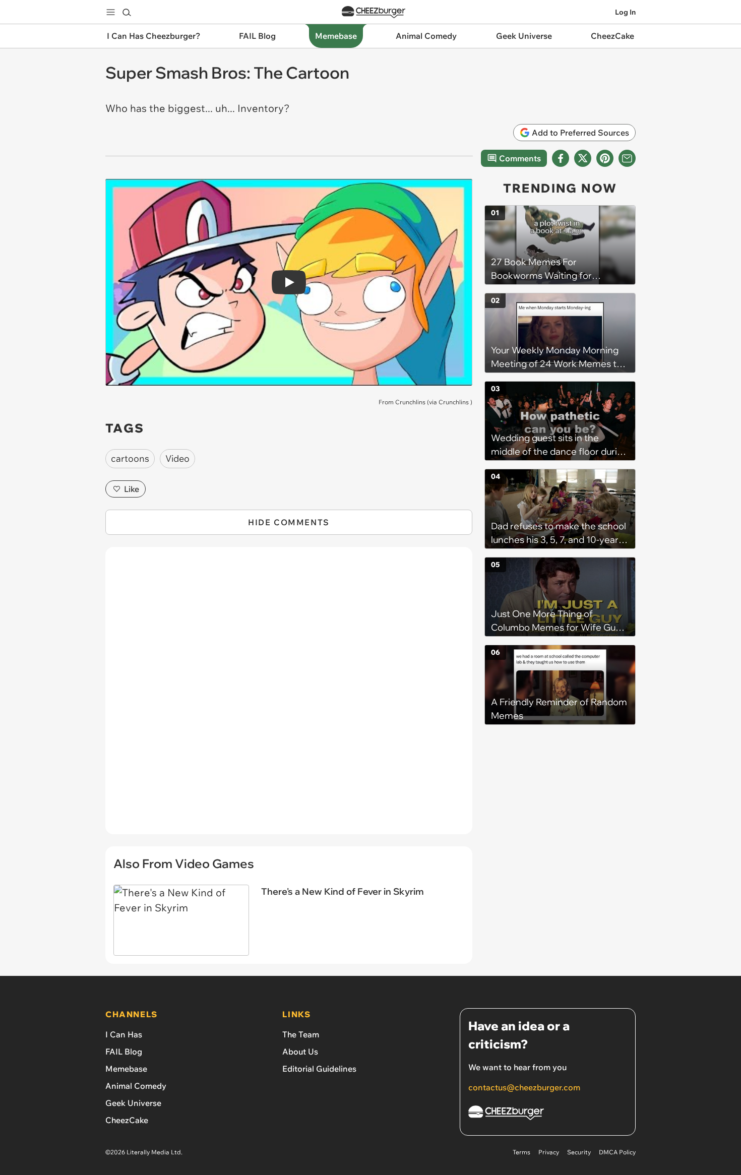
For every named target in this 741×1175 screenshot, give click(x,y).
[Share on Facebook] (560, 158)
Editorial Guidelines (319, 1069)
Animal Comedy (135, 1086)
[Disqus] (288, 696)
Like (131, 489)
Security (579, 1152)
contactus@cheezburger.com (524, 1087)
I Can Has (123, 1034)
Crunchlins (454, 402)
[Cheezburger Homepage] (373, 12)
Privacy (548, 1152)
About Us (300, 1051)
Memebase (126, 1069)
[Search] (126, 12)
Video (177, 458)
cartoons (130, 458)
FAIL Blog (123, 1051)
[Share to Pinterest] (604, 158)
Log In (625, 12)
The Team (300, 1034)
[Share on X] (582, 158)
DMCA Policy (617, 1152)
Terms (521, 1152)
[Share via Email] (627, 158)
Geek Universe (133, 1103)
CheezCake (126, 1120)
